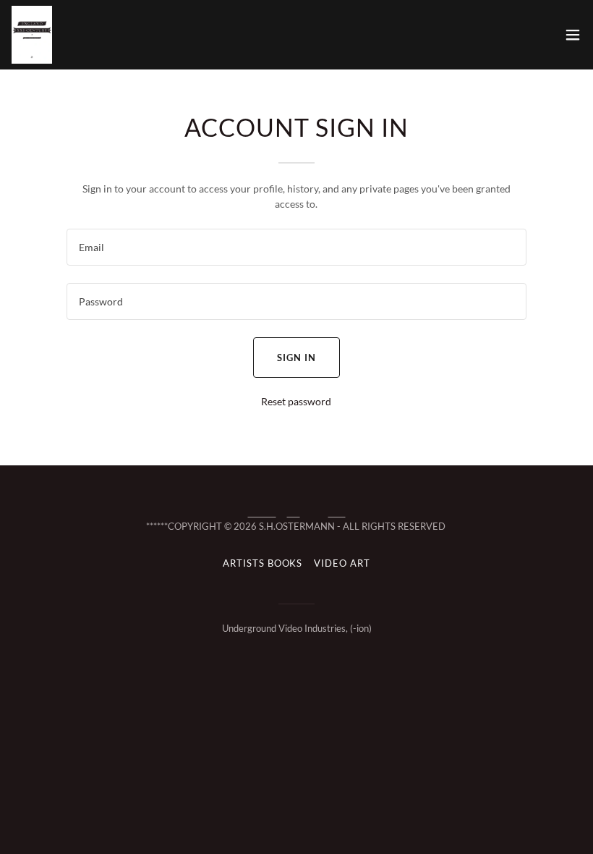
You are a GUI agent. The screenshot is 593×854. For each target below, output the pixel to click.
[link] (32, 35)
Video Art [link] (342, 563)
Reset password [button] (296, 401)
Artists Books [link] (262, 563)
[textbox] (296, 247)
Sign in (296, 357)
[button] (572, 34)
